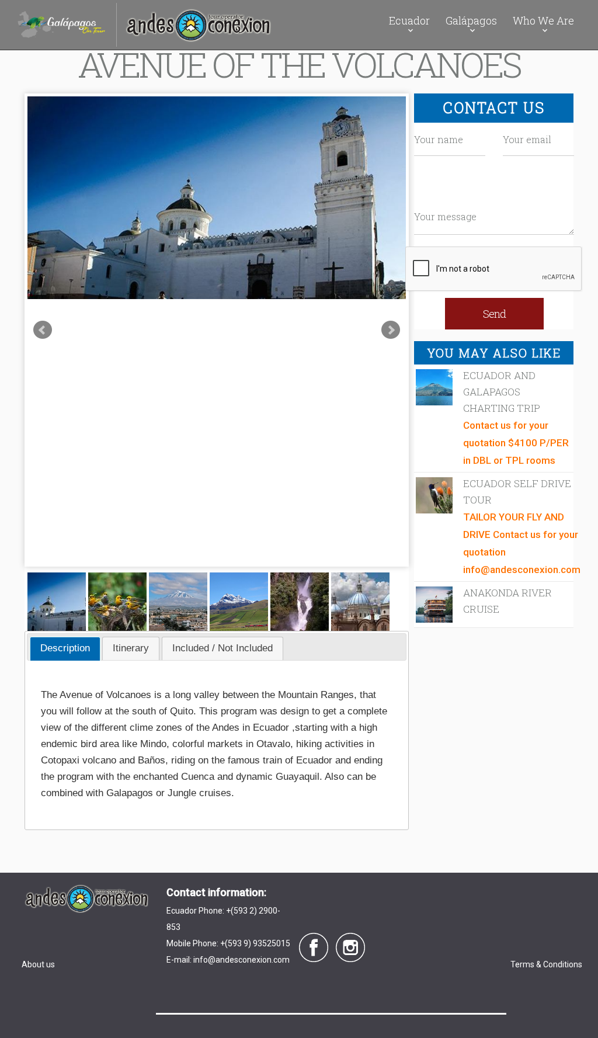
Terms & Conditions (546, 964)
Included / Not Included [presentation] (222, 648)
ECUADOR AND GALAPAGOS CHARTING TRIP (501, 392)
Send (494, 314)
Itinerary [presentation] (131, 648)
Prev (42, 330)
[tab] (65, 649)
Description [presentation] (65, 648)
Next (390, 330)
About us (38, 964)
